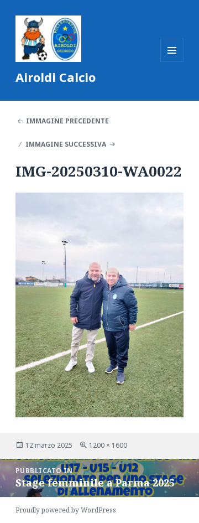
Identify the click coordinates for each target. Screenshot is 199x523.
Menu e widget (172, 61)
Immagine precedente (67, 121)
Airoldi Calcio (55, 77)
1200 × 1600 (108, 445)
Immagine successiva (65, 144)
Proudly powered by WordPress (65, 510)
